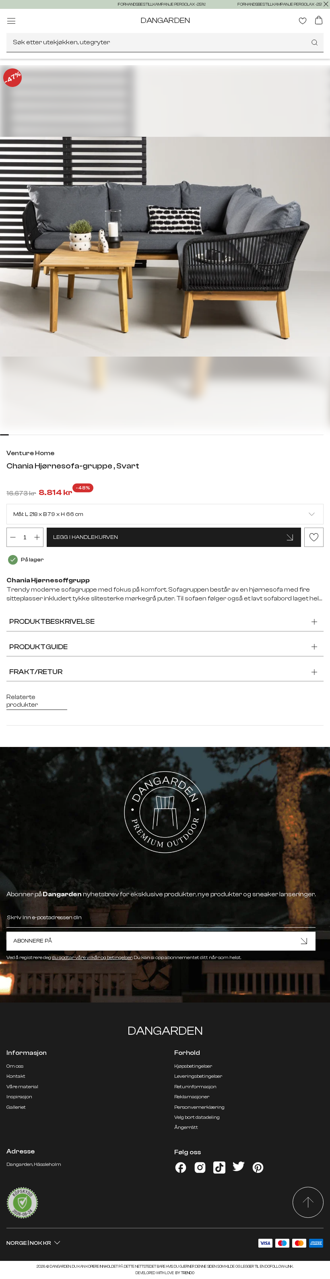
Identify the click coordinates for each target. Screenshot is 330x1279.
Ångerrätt (186, 1127)
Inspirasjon (19, 1097)
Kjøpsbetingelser (193, 1066)
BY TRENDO (184, 1273)
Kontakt (15, 1076)
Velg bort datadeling (197, 1117)
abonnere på (32, 941)
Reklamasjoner (191, 1097)
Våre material (22, 1086)
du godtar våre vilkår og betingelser (92, 957)
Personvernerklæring (199, 1107)
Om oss (14, 1066)
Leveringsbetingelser (198, 1076)
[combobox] (165, 42)
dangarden (165, 20)
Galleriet (16, 1107)
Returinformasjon (195, 1086)
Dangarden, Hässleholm (33, 1164)
